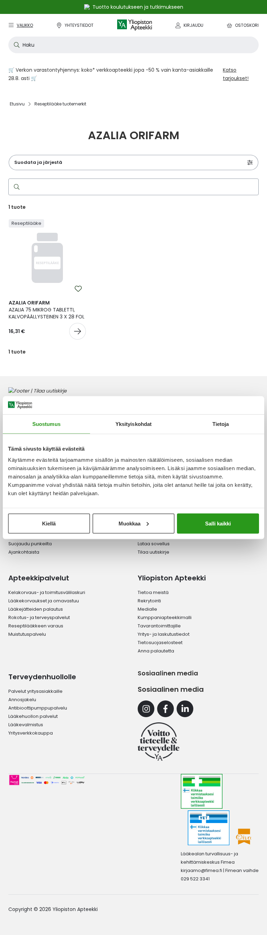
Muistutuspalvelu (27, 634)
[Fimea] (201, 791)
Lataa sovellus (154, 543)
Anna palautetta (156, 651)
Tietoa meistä (153, 592)
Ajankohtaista (23, 552)
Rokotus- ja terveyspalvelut (39, 617)
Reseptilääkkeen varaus (35, 626)
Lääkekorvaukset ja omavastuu (43, 600)
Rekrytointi (149, 600)
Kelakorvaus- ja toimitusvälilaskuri (46, 592)
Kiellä (49, 523)
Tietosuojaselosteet (160, 642)
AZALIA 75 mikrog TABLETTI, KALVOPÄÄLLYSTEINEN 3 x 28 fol (46, 309)
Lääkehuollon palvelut (33, 716)
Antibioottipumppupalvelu (37, 708)
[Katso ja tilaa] (77, 331)
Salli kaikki (218, 523)
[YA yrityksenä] (158, 741)
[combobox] (133, 45)
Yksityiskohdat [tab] (133, 424)
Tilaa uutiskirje (153, 552)
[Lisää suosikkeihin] (78, 288)
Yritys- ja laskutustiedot (163, 634)
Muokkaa (129, 523)
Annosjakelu (22, 699)
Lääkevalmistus (25, 724)
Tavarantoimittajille (159, 626)
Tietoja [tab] (220, 424)
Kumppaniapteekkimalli (165, 617)
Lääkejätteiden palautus (35, 609)
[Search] (15, 187)
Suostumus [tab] (46, 424)
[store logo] (134, 25)
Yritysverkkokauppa (30, 733)
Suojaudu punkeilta (30, 543)
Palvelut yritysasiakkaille (35, 691)
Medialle (147, 609)
